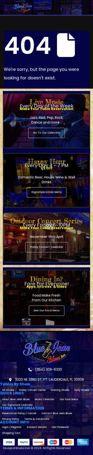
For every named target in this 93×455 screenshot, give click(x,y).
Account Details (36, 427)
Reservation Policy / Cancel (19, 413)
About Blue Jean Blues (16, 399)
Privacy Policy (10, 419)
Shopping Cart (11, 433)
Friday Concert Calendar (46, 247)
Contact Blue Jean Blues (56, 413)
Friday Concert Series (32, 390)
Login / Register (11, 427)
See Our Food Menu (47, 310)
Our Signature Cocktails (17, 405)
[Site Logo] (22, 7)
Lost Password (60, 427)
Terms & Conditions (36, 419)
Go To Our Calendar (46, 132)
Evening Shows (60, 390)
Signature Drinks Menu (46, 192)
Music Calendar (44, 399)
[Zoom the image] (46, 341)
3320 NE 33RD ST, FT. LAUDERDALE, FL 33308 (49, 379)
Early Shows (81, 390)
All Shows (8, 390)
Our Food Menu (69, 399)
